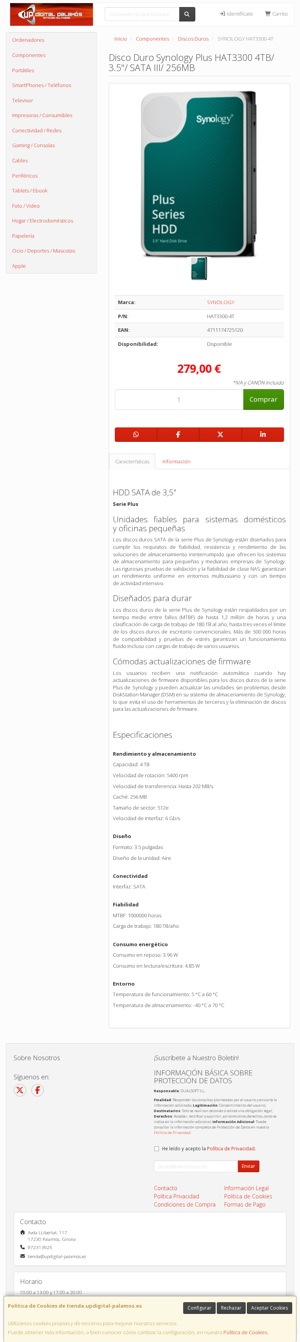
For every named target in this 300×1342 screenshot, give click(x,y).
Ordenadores (28, 39)
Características (132, 461)
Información (176, 461)
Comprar (263, 399)
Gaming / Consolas (33, 145)
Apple (19, 265)
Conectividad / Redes (36, 130)
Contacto (165, 1188)
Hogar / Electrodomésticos (42, 220)
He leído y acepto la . (209, 1148)
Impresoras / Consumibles (42, 115)
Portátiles (23, 70)
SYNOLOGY (220, 302)
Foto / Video (26, 205)
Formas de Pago (245, 1204)
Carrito (279, 13)
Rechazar (231, 1308)
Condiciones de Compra (185, 1204)
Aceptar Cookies (269, 1308)
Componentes (28, 55)
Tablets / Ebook (29, 190)
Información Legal (246, 1188)
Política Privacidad (176, 1196)
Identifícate (239, 13)
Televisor (22, 100)
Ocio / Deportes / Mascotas (43, 250)
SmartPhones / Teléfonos (41, 85)
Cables (20, 160)
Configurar (199, 1308)
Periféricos (25, 175)
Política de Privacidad (172, 1132)
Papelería (23, 235)
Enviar (248, 1166)
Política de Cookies (245, 1332)
